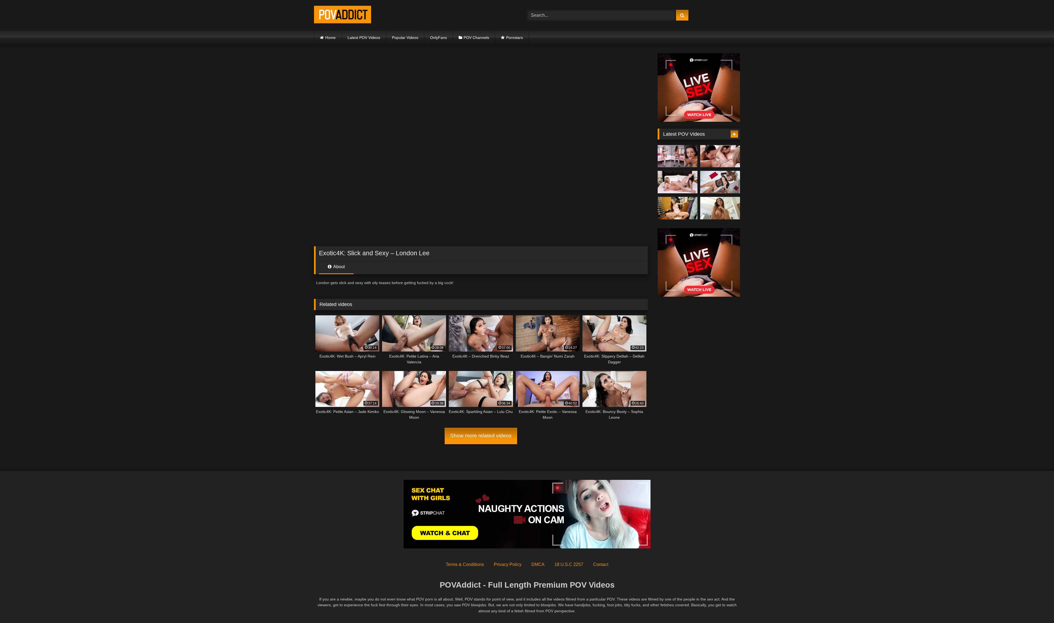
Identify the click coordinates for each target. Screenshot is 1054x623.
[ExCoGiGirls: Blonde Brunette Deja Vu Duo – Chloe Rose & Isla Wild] (677, 182)
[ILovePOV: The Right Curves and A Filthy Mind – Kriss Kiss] (720, 208)
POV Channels (476, 37)
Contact (600, 564)
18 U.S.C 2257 (568, 564)
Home (330, 37)
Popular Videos (405, 37)
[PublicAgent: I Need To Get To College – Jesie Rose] (677, 208)
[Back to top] (1037, 606)
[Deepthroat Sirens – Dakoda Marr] (677, 156)
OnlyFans (438, 37)
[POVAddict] (342, 15)
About (338, 266)
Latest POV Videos (363, 37)
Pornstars (514, 37)
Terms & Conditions (465, 564)
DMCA (538, 564)
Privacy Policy (508, 564)
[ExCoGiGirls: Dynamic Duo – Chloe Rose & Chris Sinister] (720, 156)
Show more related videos (481, 435)
